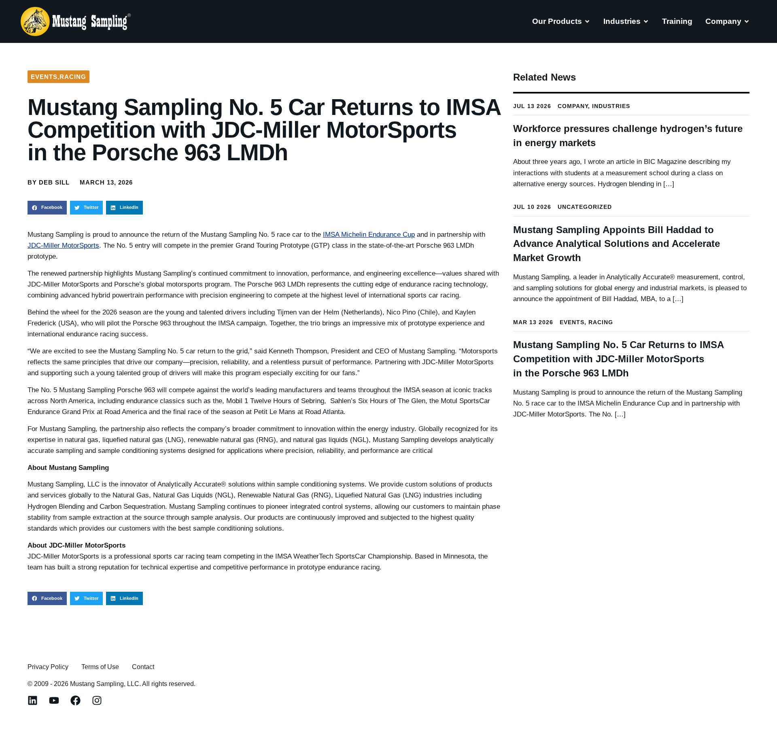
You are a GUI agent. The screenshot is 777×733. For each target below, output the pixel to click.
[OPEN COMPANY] (746, 21)
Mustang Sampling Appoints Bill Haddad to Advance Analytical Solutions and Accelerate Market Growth (616, 243)
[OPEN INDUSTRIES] (646, 21)
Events (44, 76)
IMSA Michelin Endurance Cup (369, 234)
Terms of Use (100, 666)
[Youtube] (54, 700)
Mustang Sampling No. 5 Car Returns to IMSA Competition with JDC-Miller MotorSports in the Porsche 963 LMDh (618, 358)
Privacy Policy (48, 666)
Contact (143, 666)
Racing (72, 76)
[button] (47, 208)
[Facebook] (75, 700)
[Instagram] (97, 700)
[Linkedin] (33, 700)
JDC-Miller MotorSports (63, 245)
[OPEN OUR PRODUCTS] (587, 21)
